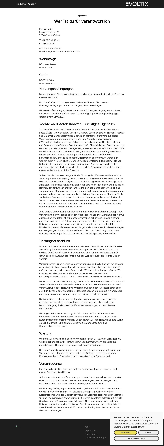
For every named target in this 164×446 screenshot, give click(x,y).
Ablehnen (148, 432)
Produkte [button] (21, 4)
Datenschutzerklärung (133, 427)
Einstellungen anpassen (136, 438)
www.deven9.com (48, 83)
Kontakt (32, 4)
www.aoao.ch (45, 67)
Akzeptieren (125, 432)
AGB (87, 427)
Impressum (90, 430)
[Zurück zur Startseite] (137, 4)
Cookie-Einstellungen (95, 437)
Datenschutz (91, 434)
